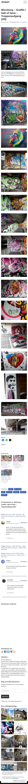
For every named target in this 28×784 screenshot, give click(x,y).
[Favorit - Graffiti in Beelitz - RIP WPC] (20, 755)
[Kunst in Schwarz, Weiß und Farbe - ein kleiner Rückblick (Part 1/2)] (7, 768)
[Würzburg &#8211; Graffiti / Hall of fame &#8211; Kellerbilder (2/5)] (18, 458)
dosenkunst (5, 22)
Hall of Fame (18, 489)
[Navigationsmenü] (25, 2)
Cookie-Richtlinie (15, 778)
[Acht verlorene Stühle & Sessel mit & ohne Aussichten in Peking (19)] (7, 755)
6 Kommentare (23, 22)
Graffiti (11, 489)
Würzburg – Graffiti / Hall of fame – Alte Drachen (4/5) (5, 463)
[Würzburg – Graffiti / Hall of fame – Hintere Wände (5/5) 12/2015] (6, 472)
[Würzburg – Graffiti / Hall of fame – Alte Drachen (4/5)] (6, 458)
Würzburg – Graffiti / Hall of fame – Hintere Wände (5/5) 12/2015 (6, 478)
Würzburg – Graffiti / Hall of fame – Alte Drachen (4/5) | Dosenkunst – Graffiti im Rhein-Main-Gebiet (13, 516)
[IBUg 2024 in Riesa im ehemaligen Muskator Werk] (7, 714)
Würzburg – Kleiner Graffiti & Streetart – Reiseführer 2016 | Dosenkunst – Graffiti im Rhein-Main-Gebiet (13, 555)
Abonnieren (5, 696)
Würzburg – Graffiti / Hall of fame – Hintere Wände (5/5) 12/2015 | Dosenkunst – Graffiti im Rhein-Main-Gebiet (13, 548)
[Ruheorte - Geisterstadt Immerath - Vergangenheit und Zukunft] (20, 714)
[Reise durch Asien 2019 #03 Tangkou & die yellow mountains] (7, 741)
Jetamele (8, 521)
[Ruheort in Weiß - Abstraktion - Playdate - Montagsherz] (20, 728)
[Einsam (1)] (20, 768)
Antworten (23, 522)
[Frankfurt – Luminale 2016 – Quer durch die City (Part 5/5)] (7, 728)
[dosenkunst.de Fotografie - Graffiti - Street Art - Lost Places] (5, 2)
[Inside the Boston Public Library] (20, 741)
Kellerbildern (9, 72)
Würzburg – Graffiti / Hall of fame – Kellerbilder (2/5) (17, 463)
